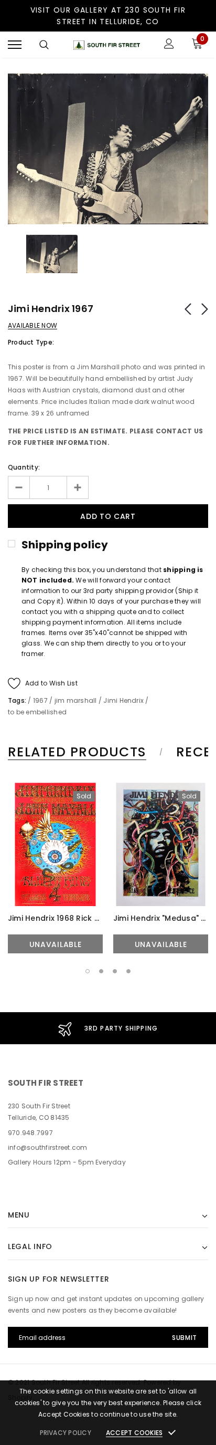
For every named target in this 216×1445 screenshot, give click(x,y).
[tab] (83, 752)
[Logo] (106, 44)
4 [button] (128, 971)
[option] (108, 149)
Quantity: (24, 467)
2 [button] (101, 971)
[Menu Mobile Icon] (14, 44)
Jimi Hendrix (123, 700)
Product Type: (31, 342)
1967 (40, 700)
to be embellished (37, 712)
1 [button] (87, 971)
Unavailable (55, 944)
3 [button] (115, 971)
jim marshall (76, 700)
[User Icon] (169, 45)
